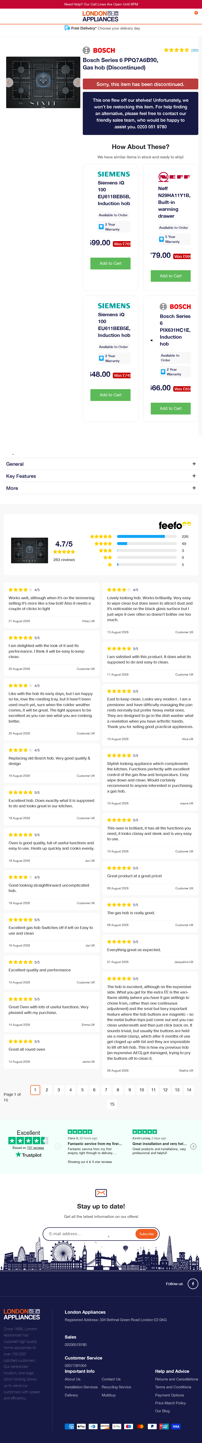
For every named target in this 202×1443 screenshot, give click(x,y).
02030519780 (75, 1345)
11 (153, 1089)
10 (141, 1089)
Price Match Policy (170, 1403)
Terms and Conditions (173, 1387)
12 (165, 1089)
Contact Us (111, 1379)
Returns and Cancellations (176, 1379)
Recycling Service (116, 1387)
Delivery (71, 1395)
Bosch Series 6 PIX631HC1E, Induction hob (175, 330)
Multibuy (109, 1395)
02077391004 (75, 1365)
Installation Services (81, 1387)
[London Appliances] (100, 16)
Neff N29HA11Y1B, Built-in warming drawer (174, 202)
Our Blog (162, 1411)
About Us (73, 1379)
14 (189, 1089)
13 (177, 1089)
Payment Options (169, 1395)
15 (112, 1104)
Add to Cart (110, 263)
